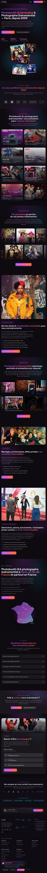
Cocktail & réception (20, 851)
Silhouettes (3, 856)
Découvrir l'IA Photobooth (23, 264)
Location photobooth (5, 842)
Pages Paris (23, 820)
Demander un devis (38, 1)
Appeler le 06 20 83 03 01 (29, 707)
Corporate (18, 853)
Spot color (3, 860)
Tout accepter (21, 869)
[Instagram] (5, 830)
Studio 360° (34, 846)
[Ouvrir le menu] (45, 2)
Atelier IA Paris (19, 842)
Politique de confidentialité (14, 866)
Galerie (30, 1)
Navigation (18, 819)
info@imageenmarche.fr (41, 821)
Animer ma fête (6, 477)
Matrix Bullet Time (35, 844)
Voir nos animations (22, 416)
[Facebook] (2, 830)
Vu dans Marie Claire (7, 800)
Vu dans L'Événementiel (39, 800)
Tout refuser (13, 869)
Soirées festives (19, 856)
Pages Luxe (29, 820)
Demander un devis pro (8, 553)
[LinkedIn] (7, 830)
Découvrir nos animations (23, 32)
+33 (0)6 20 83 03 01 (40, 823)
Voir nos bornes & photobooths (10, 351)
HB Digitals (27, 869)
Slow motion (3, 858)
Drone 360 (34, 842)
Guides (23, 827)
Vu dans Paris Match (18, 800)
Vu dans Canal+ (28, 800)
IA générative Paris (20, 844)
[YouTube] (2, 832)
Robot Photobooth (4, 844)
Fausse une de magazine (5, 851)
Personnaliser (5, 869)
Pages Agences (17, 827)
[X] (10, 830)
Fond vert (3, 853)
